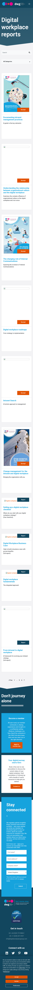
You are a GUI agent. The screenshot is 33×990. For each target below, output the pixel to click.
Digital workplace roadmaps (15, 330)
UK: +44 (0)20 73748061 (16, 933)
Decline (16, 981)
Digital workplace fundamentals (10, 580)
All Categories (7, 61)
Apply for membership (16, 745)
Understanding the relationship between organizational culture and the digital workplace (16, 190)
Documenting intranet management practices (13, 118)
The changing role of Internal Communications (15, 260)
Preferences (16, 985)
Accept (16, 977)
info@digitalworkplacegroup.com (16, 939)
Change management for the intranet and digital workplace (15, 472)
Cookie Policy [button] (22, 967)
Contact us (16, 786)
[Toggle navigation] (29, 4)
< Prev (10, 680)
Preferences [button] (6, 971)
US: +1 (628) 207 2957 (16, 936)
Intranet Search (9, 400)
